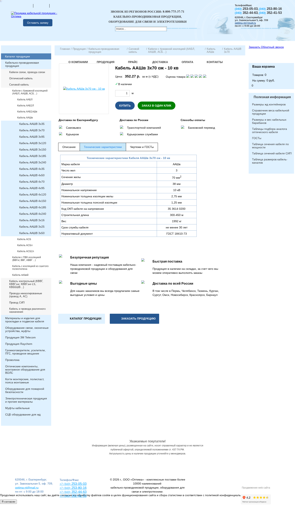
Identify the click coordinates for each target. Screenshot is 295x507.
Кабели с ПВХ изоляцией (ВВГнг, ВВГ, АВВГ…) (26, 259)
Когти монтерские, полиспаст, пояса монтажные (24, 381)
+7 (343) (65, 496)
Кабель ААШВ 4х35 (32, 168)
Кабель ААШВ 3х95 (32, 136)
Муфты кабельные (17, 408)
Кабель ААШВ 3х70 (32, 130)
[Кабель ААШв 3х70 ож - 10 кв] (84, 88)
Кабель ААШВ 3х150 (32, 149)
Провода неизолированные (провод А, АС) (25, 295)
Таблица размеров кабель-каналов (269, 161)
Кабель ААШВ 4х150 (32, 201)
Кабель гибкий (20, 275)
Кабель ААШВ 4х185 (32, 207)
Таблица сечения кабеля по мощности (270, 146)
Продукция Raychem (18, 343)
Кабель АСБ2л (25, 251)
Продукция (105, 62)
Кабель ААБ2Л (25, 105)
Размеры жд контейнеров (269, 104)
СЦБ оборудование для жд (23, 414)
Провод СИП (16, 302)
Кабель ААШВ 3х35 (32, 123)
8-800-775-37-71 (173, 11)
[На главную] (25, 5)
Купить (125, 105)
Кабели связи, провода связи (27, 72)
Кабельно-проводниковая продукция (22, 64)
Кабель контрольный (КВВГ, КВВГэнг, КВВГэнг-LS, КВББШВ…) (26, 284)
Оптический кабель (21, 78)
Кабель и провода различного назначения (27, 310)
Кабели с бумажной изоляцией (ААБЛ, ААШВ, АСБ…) (30, 92)
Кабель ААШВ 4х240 (32, 213)
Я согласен (8, 501)
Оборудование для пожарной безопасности (24, 390)
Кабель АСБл (25, 245)
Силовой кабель (19, 84)
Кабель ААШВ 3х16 (32, 220)
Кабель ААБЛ (25, 99)
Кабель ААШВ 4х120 (32, 194)
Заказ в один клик (156, 105)
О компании (78, 62)
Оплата (187, 62)
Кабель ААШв (25, 117)
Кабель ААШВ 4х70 (32, 181)
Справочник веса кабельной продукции (270, 112)
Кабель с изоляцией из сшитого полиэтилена (30, 267)
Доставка (160, 62)
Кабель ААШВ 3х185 (32, 156)
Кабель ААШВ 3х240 (32, 162)
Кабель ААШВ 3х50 (32, 233)
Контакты (215, 62)
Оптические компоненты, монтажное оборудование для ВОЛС (25, 369)
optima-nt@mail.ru (245, 23)
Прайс (133, 62)
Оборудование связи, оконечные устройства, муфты (27, 329)
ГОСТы (256, 138)
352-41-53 (78, 496)
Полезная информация (272, 97)
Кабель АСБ (24, 239)
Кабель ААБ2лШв (27, 111)
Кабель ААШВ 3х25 (32, 226)
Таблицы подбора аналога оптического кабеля (269, 130)
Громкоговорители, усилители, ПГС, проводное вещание (25, 352)
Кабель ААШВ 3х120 (32, 143)
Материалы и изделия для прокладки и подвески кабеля (24, 320)
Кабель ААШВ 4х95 (32, 188)
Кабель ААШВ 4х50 (32, 175)
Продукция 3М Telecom (20, 337)
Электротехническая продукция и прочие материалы (26, 400)
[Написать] (58, 5)
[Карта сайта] (41, 5)
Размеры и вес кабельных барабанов (269, 121)
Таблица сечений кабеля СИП (272, 153)
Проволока (12, 359)
